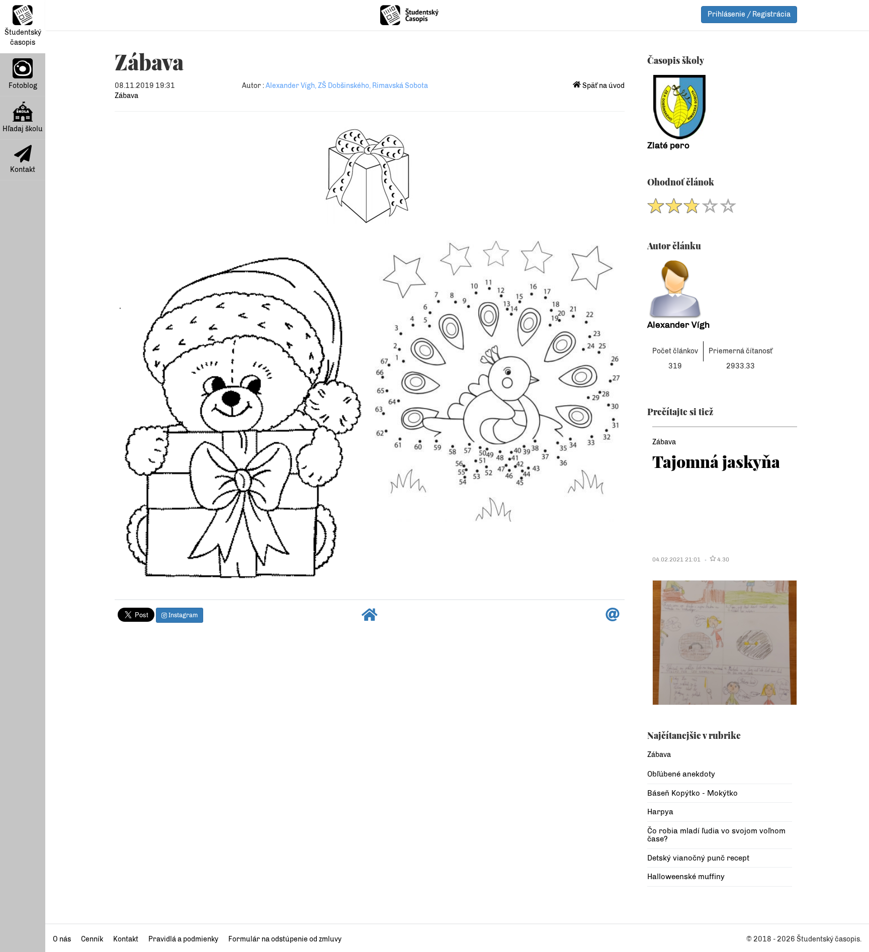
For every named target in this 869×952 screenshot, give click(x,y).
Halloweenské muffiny (686, 876)
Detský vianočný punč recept (698, 858)
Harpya (660, 811)
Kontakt (22, 169)
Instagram (182, 615)
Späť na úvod (603, 85)
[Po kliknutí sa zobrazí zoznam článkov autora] (719, 289)
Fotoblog (23, 85)
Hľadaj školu (23, 129)
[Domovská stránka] (370, 617)
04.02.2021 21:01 (676, 559)
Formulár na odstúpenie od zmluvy (284, 939)
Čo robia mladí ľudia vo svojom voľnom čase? (716, 835)
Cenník (92, 939)
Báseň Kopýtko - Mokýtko (692, 793)
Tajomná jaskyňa (716, 461)
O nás (62, 939)
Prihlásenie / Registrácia (749, 14)
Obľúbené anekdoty (681, 774)
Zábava (126, 95)
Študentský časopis (23, 37)
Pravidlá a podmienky (183, 939)
